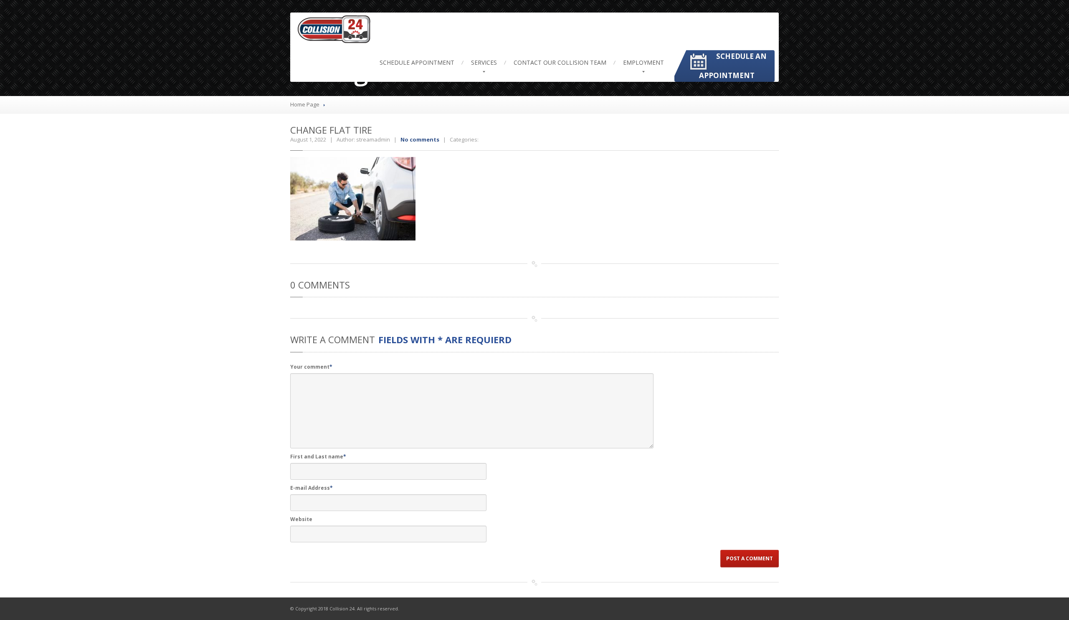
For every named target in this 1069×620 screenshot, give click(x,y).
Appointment (417, 62)
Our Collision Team (560, 62)
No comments (419, 139)
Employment (643, 62)
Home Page (304, 104)
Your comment (311, 366)
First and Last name (318, 456)
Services (484, 62)
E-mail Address (311, 487)
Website (301, 519)
